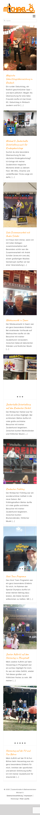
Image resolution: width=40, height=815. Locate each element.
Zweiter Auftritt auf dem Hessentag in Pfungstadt (17, 656)
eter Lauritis (25, 799)
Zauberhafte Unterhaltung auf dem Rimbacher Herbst (18, 406)
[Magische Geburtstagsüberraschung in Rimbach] (20, 47)
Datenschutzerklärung (15, 796)
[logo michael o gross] (19, 4)
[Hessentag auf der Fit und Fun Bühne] (20, 708)
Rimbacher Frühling (15, 489)
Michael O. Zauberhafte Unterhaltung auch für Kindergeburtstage (17, 144)
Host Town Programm (16, 576)
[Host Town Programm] (20, 548)
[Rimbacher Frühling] (20, 461)
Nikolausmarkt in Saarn (17, 320)
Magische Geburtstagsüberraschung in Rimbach (19, 79)
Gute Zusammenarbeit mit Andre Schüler (18, 234)
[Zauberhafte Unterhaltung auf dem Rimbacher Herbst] (20, 367)
